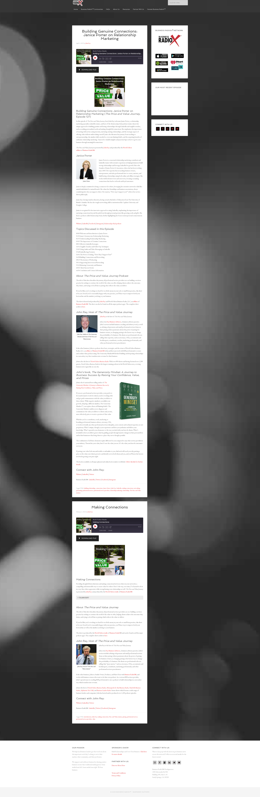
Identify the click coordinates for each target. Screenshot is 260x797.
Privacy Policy (116, 776)
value (93, 719)
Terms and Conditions (119, 773)
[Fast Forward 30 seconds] (110, 59)
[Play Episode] (95, 58)
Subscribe (102, 62)
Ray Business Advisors (114, 322)
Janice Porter (106, 488)
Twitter (91, 474)
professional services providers (101, 490)
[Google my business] (164, 762)
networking (137, 488)
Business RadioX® (89, 150)
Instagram (99, 223)
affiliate (135, 301)
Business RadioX (115, 633)
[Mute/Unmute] (100, 59)
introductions (87, 717)
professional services (88, 490)
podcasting (79, 490)
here (83, 307)
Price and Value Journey (115, 717)
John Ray (106, 148)
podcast (112, 223)
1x (107, 58)
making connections (127, 488)
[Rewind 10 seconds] (103, 59)
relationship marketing (116, 490)
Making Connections (110, 507)
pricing (124, 717)
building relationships (89, 488)
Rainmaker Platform (141, 792)
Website (78, 223)
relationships (126, 490)
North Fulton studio (112, 592)
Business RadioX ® (87, 3)
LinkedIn (85, 223)
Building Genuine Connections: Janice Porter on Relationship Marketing (109, 35)
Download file (89, 70)
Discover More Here (118, 765)
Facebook (92, 223)
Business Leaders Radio (104, 690)
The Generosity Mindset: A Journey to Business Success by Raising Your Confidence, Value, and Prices (92, 385)
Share (110, 62)
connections (99, 488)
